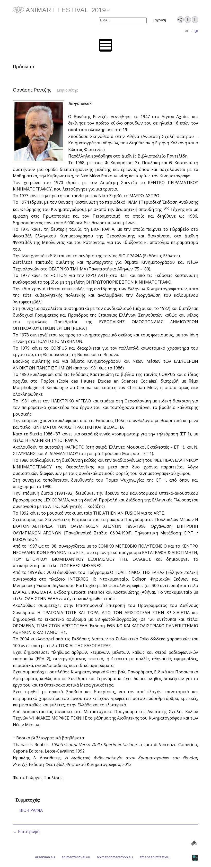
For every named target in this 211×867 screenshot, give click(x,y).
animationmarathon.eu (115, 857)
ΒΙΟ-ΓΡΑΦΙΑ (31, 810)
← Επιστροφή (26, 831)
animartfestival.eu (75, 857)
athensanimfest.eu (154, 857)
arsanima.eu (45, 857)
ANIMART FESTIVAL (57, 9)
